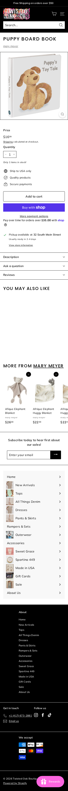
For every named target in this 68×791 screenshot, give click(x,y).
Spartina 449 (27, 671)
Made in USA (26, 676)
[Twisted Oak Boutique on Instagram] (36, 715)
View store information (21, 245)
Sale (21, 686)
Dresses (23, 640)
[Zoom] (62, 114)
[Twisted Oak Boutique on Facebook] (43, 715)
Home (22, 619)
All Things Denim (29, 635)
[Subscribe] (55, 455)
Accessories (25, 660)
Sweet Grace (26, 666)
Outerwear (25, 655)
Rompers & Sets (28, 650)
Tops (21, 629)
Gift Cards (25, 681)
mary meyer (10, 46)
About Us (24, 691)
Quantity (9, 147)
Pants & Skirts (27, 645)
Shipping (8, 141)
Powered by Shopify (15, 783)
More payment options (34, 216)
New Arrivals (26, 624)
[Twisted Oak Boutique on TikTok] (50, 715)
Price (6, 130)
